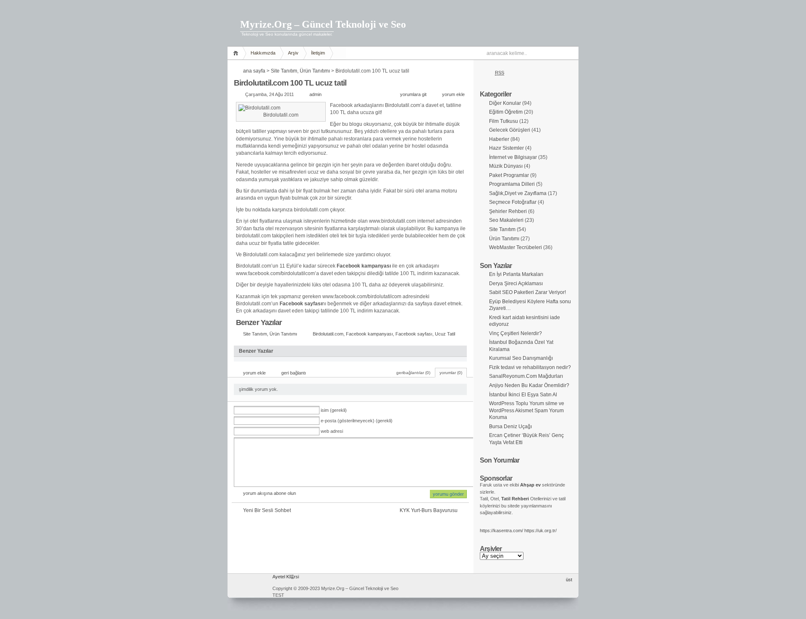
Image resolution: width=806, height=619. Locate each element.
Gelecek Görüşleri (509, 130)
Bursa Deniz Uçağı (510, 426)
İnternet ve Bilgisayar (513, 157)
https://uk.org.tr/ (540, 530)
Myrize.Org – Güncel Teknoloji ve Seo (323, 24)
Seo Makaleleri (506, 220)
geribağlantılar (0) (413, 372)
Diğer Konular (505, 103)
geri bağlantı (293, 372)
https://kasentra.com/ (501, 530)
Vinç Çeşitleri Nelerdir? (515, 333)
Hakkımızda (263, 52)
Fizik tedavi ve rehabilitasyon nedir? (530, 367)
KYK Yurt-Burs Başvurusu (429, 510)
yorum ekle (453, 94)
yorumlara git (413, 94)
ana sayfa (237, 53)
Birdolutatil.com (328, 333)
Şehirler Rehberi (508, 211)
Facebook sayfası (413, 333)
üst (569, 579)
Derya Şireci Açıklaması (516, 283)
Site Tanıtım (284, 71)
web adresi (332, 431)
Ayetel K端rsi (285, 576)
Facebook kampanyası (369, 333)
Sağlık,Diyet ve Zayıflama (518, 193)
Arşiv (293, 52)
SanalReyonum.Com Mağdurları (526, 376)
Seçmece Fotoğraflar (512, 202)
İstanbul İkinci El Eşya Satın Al (523, 395)
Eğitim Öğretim (506, 112)
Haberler (499, 139)
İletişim (318, 52)
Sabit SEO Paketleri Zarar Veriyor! (527, 292)
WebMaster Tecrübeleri (515, 247)
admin (315, 94)
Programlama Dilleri (512, 184)
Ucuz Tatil (445, 333)
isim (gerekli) (334, 410)
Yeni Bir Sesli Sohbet (267, 510)
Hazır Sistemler (506, 148)
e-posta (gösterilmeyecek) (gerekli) (357, 420)
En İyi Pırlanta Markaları (516, 274)
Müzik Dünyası (506, 166)
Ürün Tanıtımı (315, 71)
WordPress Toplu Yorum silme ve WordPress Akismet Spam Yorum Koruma (526, 410)
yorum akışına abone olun (269, 493)
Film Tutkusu (503, 121)
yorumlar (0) (451, 372)
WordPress (249, 586)
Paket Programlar (509, 175)
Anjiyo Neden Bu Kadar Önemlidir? (529, 385)
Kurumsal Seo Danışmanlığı (521, 358)
